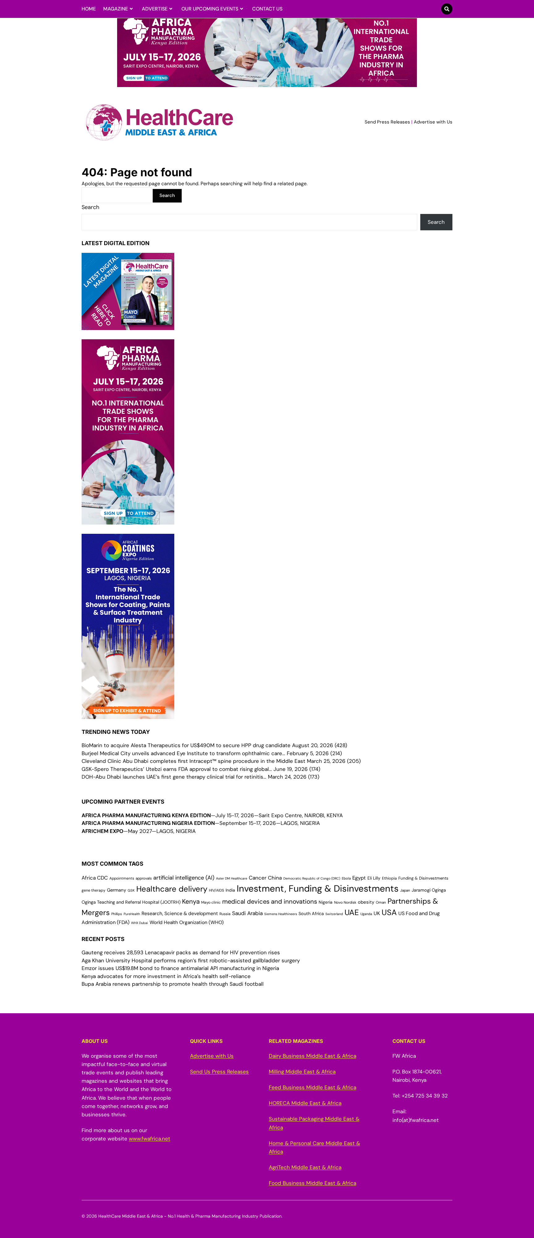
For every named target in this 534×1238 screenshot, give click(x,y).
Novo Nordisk (345, 902)
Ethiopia (389, 878)
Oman (381, 902)
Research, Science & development (180, 913)
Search (90, 207)
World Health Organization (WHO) (187, 922)
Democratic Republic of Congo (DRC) (311, 878)
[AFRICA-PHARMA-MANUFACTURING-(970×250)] (267, 83)
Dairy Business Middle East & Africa (312, 1055)
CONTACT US (267, 9)
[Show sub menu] (131, 9)
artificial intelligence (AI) (183, 877)
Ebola (346, 878)
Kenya (191, 901)
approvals (144, 878)
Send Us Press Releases (219, 1071)
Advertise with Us (433, 122)
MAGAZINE (115, 9)
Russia (225, 913)
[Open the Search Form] (446, 9)
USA (389, 912)
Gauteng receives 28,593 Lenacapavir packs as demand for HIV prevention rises (181, 952)
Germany (116, 890)
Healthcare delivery (171, 889)
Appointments (121, 878)
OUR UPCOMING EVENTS (209, 9)
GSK (131, 890)
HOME (89, 9)
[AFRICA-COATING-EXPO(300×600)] (128, 714)
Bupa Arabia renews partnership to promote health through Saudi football (173, 984)
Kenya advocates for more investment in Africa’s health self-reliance (166, 976)
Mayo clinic (211, 902)
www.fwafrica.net (149, 1138)
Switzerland (334, 914)
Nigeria (326, 902)
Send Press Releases (387, 122)
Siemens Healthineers (280, 914)
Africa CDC (95, 878)
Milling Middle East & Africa (302, 1071)
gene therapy (93, 890)
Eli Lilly (373, 878)
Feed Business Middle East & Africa (312, 1087)
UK (377, 913)
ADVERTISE (154, 9)
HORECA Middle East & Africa (305, 1103)
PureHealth (132, 914)
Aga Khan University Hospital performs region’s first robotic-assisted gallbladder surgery (191, 960)
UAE (352, 912)
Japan (405, 890)
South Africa (311, 913)
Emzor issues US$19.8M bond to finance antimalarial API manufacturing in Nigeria (180, 968)
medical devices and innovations (269, 901)
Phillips (116, 914)
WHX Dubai (139, 923)
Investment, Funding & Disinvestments (318, 888)
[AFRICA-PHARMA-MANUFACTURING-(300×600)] (128, 520)
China (275, 878)
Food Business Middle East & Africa (312, 1183)
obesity (366, 902)
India (230, 890)
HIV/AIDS (216, 890)
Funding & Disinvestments (423, 878)
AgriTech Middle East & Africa (305, 1167)
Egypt (359, 878)
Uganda (366, 914)
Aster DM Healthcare (231, 878)
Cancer (257, 877)
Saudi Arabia (247, 913)
